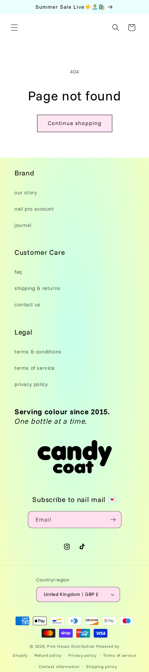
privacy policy (31, 384)
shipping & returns (37, 288)
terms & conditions (37, 351)
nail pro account (34, 209)
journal (22, 225)
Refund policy (47, 655)
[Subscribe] (113, 519)
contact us (27, 304)
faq (18, 272)
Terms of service (119, 655)
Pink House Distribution (71, 646)
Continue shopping (75, 123)
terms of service (34, 368)
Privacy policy (82, 655)
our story (25, 192)
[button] (14, 28)
